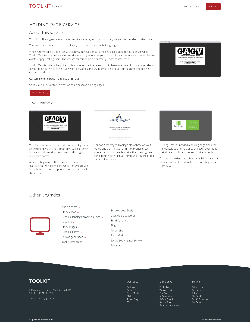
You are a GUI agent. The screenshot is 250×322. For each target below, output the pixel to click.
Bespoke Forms (71, 232)
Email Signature (120, 220)
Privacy (41, 298)
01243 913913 (46, 293)
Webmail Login (166, 290)
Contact (213, 6)
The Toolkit (197, 296)
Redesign (116, 245)
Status (199, 6)
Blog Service (118, 225)
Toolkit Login (165, 287)
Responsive (117, 230)
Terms (32, 298)
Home (177, 6)
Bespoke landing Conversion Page (81, 217)
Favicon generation (73, 237)
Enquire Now (40, 92)
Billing (194, 293)
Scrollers (67, 222)
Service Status (166, 302)
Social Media (118, 235)
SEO (129, 296)
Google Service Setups (123, 215)
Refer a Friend (166, 299)
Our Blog (164, 293)
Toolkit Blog (132, 299)
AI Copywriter (166, 296)
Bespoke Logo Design (123, 210)
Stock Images (69, 227)
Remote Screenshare (169, 305)
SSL (128, 302)
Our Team (196, 302)
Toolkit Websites (216, 319)
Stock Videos (69, 212)
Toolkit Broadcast (72, 242)
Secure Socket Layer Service (126, 240)
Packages (196, 290)
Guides (188, 6)
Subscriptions (198, 287)
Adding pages (70, 207)
